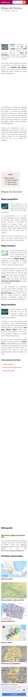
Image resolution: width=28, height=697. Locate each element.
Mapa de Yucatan (9, 370)
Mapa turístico (11, 182)
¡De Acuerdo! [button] (14, 694)
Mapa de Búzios (9, 178)
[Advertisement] (14, 28)
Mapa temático (11, 184)
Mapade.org (5, 2)
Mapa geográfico (11, 180)
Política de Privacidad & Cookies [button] (11, 690)
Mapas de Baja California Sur (12, 367)
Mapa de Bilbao (8, 364)
